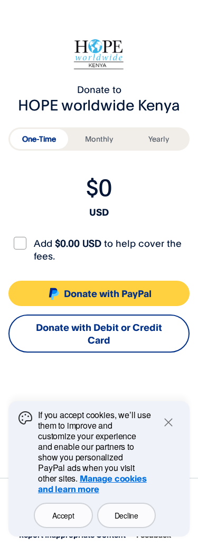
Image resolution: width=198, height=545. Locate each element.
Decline (126, 515)
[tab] (39, 139)
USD (99, 212)
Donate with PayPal (108, 293)
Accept (63, 515)
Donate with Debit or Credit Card (99, 333)
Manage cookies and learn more (92, 483)
